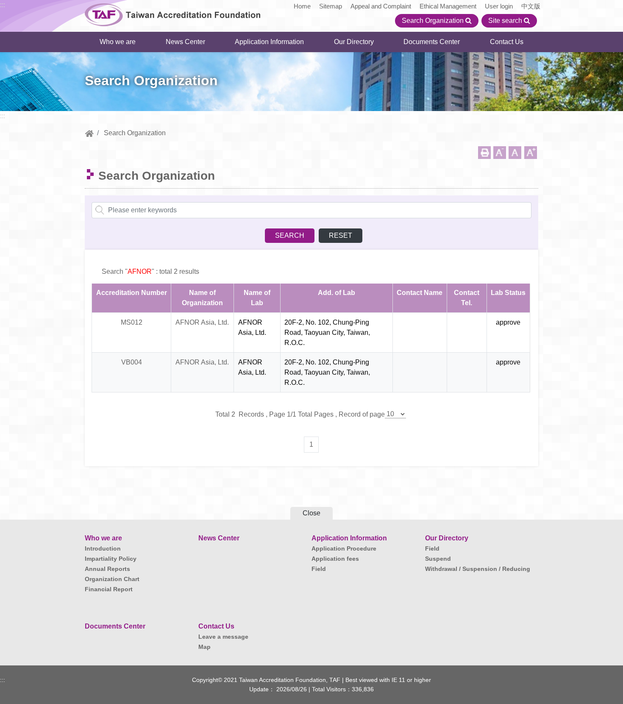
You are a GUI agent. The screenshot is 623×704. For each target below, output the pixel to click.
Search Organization (433, 20)
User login (499, 6)
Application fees (335, 558)
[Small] (499, 152)
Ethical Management (448, 6)
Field (319, 568)
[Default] (515, 152)
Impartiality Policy (110, 558)
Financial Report (109, 589)
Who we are (118, 41)
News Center (185, 41)
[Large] (530, 152)
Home (302, 6)
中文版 (530, 6)
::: (2, 4)
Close (311, 513)
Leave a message (223, 636)
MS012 (131, 322)
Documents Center (431, 41)
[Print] (484, 152)
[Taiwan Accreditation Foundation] (173, 13)
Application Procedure (344, 548)
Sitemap (330, 6)
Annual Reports (107, 568)
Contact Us (506, 41)
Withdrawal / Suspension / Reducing (477, 568)
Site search (506, 20)
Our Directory (354, 41)
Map (204, 646)
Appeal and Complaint (380, 6)
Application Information (269, 41)
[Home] (89, 132)
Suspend (438, 558)
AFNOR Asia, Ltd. (202, 322)
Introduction (103, 548)
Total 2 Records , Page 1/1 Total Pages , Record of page (300, 414)
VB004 (131, 362)
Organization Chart (112, 579)
